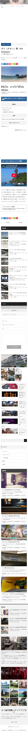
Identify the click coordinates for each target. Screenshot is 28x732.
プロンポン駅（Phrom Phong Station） (22, 413)
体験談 (3, 461)
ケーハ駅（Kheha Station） (8, 567)
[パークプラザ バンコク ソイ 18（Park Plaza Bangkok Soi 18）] (11, 377)
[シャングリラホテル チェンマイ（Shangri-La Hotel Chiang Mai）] (14, 702)
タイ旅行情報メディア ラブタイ (14, 711)
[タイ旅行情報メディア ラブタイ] (10, 2)
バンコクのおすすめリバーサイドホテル (11, 489)
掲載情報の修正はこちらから (21, 130)
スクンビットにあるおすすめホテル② (10, 515)
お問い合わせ (10, 726)
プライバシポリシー (16, 726)
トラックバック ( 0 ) (14, 307)
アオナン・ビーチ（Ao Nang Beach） (17, 232)
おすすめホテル (17, 278)
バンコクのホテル (12, 245)
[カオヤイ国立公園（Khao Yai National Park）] (23, 684)
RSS (16, 722)
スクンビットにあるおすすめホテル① (10, 541)
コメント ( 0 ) (14, 310)
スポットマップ (9, 57)
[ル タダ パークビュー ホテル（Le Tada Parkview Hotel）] (14, 361)
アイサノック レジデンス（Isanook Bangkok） (13, 593)
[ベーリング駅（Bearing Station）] (23, 702)
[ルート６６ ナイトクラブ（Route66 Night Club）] (14, 673)
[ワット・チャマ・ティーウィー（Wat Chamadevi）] (5, 693)
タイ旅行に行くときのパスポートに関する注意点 (22, 386)
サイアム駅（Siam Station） (15, 258)
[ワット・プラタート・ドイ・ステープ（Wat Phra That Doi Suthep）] (4, 371)
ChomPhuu (3, 59)
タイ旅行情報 (14, 57)
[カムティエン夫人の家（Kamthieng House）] (14, 684)
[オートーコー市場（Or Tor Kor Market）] (18, 377)
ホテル (18, 245)
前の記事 (7, 222)
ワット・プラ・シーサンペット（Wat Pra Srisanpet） (22, 431)
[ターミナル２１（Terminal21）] (5, 684)
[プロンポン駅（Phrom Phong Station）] (5, 702)
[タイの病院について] (18, 371)
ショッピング (17, 269)
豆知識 (3, 464)
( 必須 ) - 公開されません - (8, 324)
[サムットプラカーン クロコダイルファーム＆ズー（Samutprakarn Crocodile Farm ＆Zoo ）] (23, 693)
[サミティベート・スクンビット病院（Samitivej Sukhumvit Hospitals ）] (14, 693)
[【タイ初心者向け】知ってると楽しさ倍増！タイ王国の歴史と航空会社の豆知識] (11, 371)
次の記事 (20, 222)
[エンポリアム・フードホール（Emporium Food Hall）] (4, 377)
